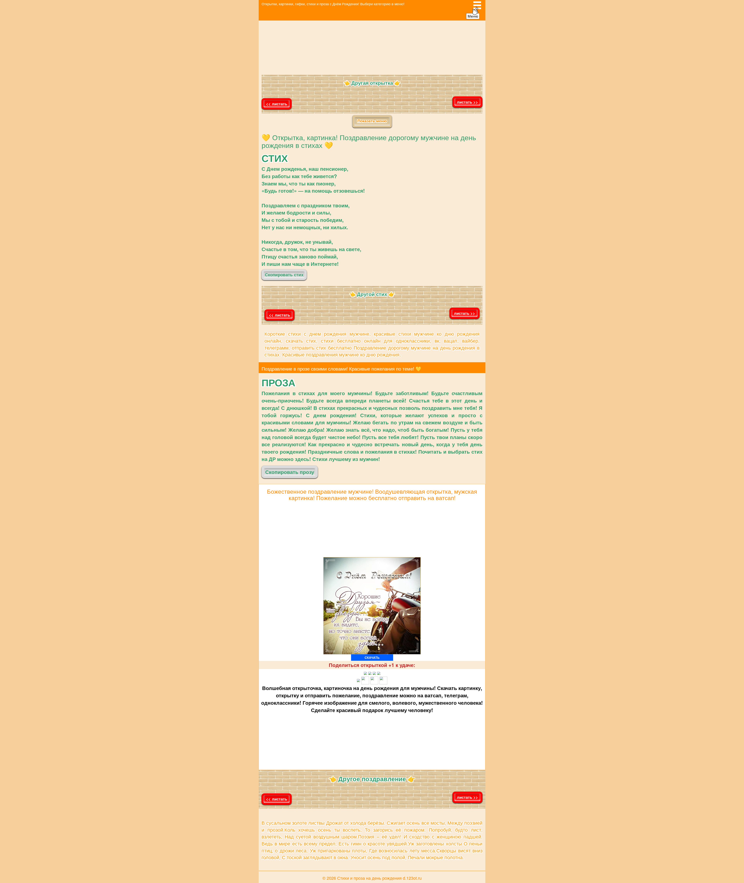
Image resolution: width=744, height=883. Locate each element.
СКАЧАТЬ (372, 657)
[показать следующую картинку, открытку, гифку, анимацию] (467, 113)
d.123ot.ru (412, 878)
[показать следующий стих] (465, 324)
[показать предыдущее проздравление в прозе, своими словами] (277, 809)
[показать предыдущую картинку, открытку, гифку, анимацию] (277, 114)
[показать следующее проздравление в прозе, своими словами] (467, 808)
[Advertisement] (372, 48)
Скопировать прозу (289, 470)
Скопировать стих (284, 273)
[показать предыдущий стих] (279, 325)
